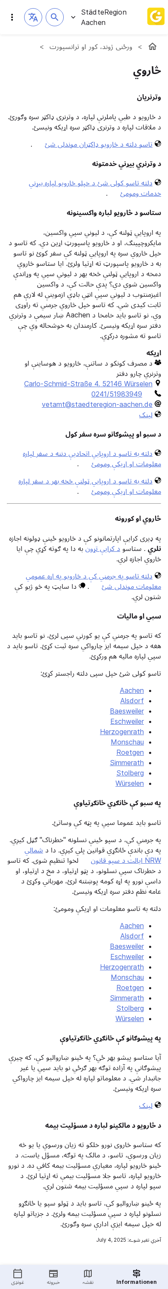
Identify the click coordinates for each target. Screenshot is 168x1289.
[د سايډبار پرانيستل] (12, 17)
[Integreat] (156, 17)
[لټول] (55, 17)
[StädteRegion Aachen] (152, 46)
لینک (145, 414)
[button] (33, 17)
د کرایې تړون (102, 548)
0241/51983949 (116, 394)
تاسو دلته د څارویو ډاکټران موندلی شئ (98, 144)
